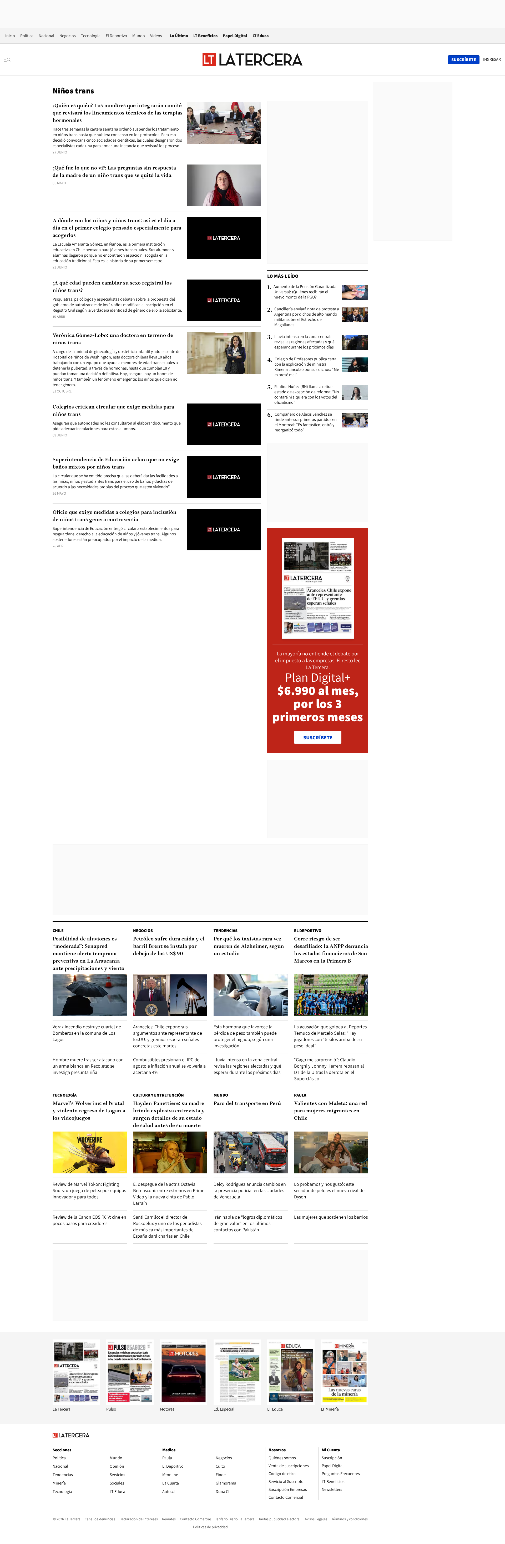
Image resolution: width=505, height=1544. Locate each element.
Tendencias (226, 930)
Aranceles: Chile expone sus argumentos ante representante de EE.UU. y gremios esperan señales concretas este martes (167, 1036)
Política (26, 35)
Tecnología (90, 35)
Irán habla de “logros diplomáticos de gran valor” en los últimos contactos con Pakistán (248, 1223)
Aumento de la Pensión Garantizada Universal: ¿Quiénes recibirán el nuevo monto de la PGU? (305, 292)
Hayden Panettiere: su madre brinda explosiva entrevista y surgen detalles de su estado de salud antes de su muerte (169, 1114)
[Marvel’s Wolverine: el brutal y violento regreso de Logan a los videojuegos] (90, 1152)
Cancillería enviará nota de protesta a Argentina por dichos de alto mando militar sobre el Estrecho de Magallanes (306, 316)
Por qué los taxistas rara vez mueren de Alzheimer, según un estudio (249, 947)
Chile (58, 930)
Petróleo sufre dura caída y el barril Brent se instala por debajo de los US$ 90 (169, 947)
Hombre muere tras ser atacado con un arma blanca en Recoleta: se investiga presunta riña (88, 1066)
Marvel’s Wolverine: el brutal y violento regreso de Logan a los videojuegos (89, 1111)
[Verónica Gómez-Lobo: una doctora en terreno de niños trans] (224, 353)
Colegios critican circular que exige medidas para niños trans (113, 411)
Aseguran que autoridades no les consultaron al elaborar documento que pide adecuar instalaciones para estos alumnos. (117, 425)
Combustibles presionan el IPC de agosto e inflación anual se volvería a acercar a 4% (169, 1066)
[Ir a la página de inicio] (252, 59)
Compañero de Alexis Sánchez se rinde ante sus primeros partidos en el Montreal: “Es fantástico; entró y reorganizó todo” (306, 422)
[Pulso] (130, 1403)
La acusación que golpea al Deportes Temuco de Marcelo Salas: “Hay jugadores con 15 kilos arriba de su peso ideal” (330, 1036)
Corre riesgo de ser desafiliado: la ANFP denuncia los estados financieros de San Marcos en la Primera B (331, 950)
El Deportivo (116, 35)
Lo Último (179, 35)
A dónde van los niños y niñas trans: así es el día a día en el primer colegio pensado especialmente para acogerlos (117, 228)
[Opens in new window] (183, 1403)
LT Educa (260, 35)
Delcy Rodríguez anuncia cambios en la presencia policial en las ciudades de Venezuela (250, 1190)
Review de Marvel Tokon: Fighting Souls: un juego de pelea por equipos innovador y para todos (89, 1190)
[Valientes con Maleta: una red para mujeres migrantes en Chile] (331, 1152)
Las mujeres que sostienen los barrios (331, 1217)
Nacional (46, 35)
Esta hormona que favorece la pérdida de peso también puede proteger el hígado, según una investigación (245, 1036)
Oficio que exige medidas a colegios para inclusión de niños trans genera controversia (114, 516)
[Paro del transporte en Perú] (251, 1152)
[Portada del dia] (318, 636)
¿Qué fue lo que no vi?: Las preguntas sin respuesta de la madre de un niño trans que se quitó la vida (114, 172)
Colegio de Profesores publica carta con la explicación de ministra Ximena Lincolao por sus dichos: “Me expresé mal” (307, 366)
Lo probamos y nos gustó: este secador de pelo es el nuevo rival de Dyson (329, 1190)
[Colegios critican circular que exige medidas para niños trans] (224, 424)
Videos (156, 35)
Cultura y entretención (158, 1095)
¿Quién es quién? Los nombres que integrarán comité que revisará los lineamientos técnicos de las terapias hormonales (118, 113)
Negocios (67, 35)
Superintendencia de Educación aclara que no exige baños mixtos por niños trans (116, 463)
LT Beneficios (205, 35)
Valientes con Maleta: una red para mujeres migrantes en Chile (330, 1111)
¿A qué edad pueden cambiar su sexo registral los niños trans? (112, 287)
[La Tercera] (76, 1403)
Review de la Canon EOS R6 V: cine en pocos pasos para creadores (89, 1220)
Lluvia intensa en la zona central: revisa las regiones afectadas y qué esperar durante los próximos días (304, 342)
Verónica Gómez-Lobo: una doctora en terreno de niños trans (113, 339)
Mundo (138, 35)
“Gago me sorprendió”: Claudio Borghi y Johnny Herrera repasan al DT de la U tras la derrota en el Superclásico (329, 1069)
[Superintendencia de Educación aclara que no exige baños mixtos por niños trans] (224, 477)
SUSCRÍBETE (317, 737)
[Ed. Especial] (237, 1403)
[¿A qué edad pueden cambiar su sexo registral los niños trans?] (224, 300)
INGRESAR (492, 59)
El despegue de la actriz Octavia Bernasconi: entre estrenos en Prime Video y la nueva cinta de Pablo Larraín (168, 1193)
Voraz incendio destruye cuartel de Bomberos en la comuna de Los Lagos (87, 1033)
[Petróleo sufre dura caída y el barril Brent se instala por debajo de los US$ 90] (170, 995)
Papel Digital (235, 35)
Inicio (10, 35)
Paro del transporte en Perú (247, 1103)
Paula (300, 1095)
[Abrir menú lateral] (9, 60)
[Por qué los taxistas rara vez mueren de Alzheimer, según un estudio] (251, 995)
